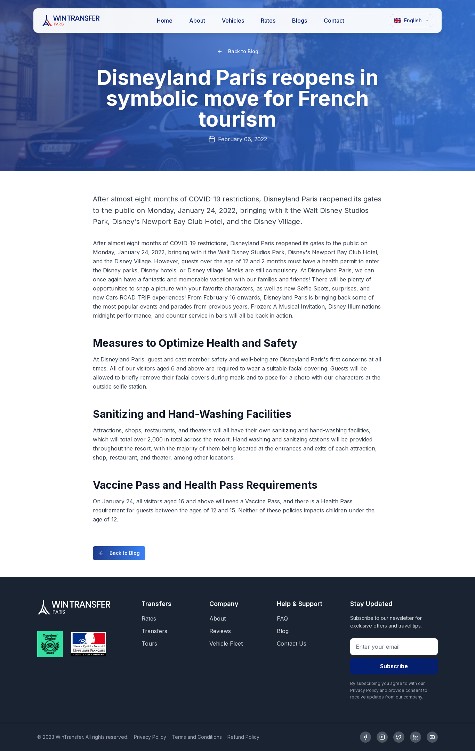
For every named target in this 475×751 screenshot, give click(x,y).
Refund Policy (243, 737)
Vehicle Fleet (226, 643)
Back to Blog (243, 51)
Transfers (154, 631)
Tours (149, 643)
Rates (149, 618)
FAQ (282, 618)
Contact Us (291, 643)
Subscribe (394, 666)
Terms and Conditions (197, 737)
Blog (283, 631)
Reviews (220, 631)
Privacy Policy (150, 737)
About (217, 618)
